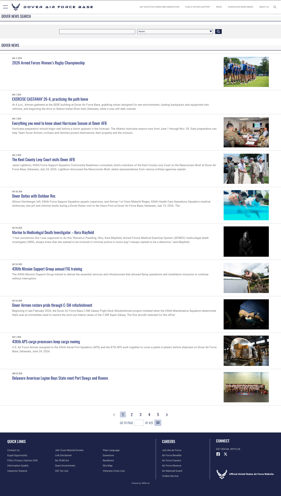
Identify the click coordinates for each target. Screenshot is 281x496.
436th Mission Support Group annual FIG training (47, 269)
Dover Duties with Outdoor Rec (33, 196)
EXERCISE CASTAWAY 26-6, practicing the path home (50, 99)
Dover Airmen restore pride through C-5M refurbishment (52, 305)
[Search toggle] (275, 7)
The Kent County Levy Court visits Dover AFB (43, 159)
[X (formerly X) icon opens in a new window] (225, 454)
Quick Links (16, 441)
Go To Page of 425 (136, 422)
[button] (5, 7)
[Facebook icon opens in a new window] (218, 454)
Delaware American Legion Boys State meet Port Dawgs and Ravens (60, 378)
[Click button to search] (218, 31)
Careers (168, 441)
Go (158, 422)
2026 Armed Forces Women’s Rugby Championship (48, 63)
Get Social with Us (228, 449)
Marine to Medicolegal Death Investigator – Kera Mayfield (53, 232)
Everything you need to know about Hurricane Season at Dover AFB (59, 123)
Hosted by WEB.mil (140, 483)
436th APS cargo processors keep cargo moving (46, 341)
